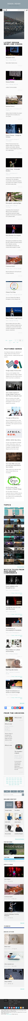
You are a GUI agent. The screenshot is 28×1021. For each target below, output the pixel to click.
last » (17, 342)
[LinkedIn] (17, 708)
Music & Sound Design (18, 556)
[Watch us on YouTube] (14, 1008)
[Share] (22, 708)
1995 (18, 784)
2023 (15, 778)
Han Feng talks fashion (12, 670)
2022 (18, 778)
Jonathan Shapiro (19, 833)
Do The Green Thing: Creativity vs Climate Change (13, 488)
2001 (13, 784)
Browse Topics (20, 567)
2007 (10, 783)
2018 (13, 779)
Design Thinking (14, 237)
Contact (15, 1000)
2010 (18, 781)
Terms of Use (12, 1005)
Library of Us (11, 22)
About (10, 1000)
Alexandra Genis (10, 57)
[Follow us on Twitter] (7, 791)
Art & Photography (19, 523)
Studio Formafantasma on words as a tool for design (13, 691)
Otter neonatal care (9, 964)
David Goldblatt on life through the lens (12, 587)
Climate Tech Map (11, 292)
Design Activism (14, 84)
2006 (13, 783)
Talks (7, 60)
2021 (21, 778)
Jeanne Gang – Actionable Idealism (13, 170)
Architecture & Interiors (8, 522)
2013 (10, 781)
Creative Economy (18, 528)
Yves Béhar (17, 810)
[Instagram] (12, 1008)
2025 (10, 778)
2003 (21, 783)
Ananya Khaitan (10, 82)
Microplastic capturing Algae (13, 203)
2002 (10, 784)
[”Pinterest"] (20, 791)
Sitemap (15, 1003)
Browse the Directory (19, 839)
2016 (18, 779)
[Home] (14, 4)
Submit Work (17, 1002)
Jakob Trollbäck (8, 981)
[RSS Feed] (21, 1008)
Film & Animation (18, 540)
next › (14, 342)
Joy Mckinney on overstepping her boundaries (13, 629)
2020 (7, 779)
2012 (13, 781)
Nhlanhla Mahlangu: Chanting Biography (11, 914)
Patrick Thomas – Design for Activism (13, 136)
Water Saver (7, 946)
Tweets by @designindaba (9, 860)
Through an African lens (12, 418)
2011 (15, 781)
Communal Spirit (10, 266)
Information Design (19, 551)
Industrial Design (8, 551)
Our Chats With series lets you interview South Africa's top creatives (13, 465)
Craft (6, 528)
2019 (10, 779)
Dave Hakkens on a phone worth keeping (13, 650)
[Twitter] (12, 708)
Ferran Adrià (8, 833)
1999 (15, 784)
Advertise (11, 1002)
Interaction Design (8, 557)
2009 (21, 781)
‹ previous (10, 340)
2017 (15, 779)
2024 (13, 778)
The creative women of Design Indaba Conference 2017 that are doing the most (14, 394)
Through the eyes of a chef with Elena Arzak (13, 608)
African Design (18, 268)
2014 (7, 781)
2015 (21, 779)
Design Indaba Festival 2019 (13, 370)
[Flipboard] (20, 708)
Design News (9, 108)
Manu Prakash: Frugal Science (14, 318)
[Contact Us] (23, 1008)
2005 (15, 783)
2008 (7, 783)
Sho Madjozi (7, 879)
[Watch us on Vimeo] (16, 1008)
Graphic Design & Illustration (18, 545)
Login (10, 1003)
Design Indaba (8, 810)
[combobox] (21, 10)
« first (6, 340)
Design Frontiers (9, 726)
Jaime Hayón (18, 822)
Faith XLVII (7, 822)
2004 (18, 783)
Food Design (13, 60)
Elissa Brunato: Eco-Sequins (13, 235)
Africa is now (8, 724)
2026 (7, 778)
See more (22, 703)
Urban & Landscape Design (19, 562)
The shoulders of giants (18, 752)
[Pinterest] (15, 708)
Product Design (8, 563)
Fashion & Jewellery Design (9, 539)
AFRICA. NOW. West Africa (13, 440)
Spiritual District (10, 106)
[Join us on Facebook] (14, 791)
